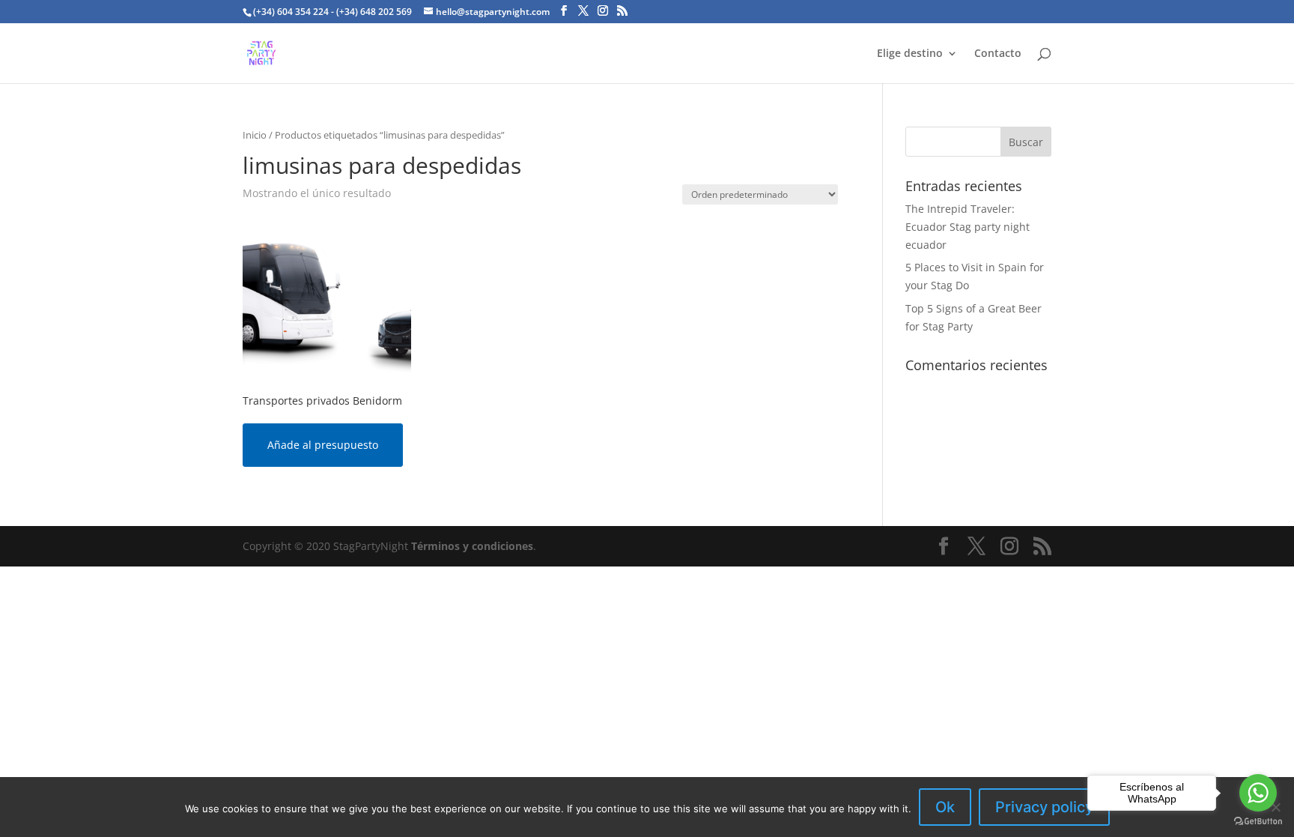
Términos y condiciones (472, 546)
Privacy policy (1044, 807)
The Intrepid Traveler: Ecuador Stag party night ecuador (967, 227)
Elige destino (910, 54)
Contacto (997, 54)
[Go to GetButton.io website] (1258, 822)
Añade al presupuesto (322, 445)
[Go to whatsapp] (1258, 793)
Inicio (255, 135)
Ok (945, 807)
